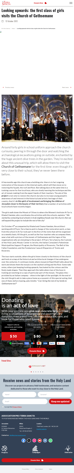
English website (42, 429)
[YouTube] (40, 440)
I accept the (13, 407)
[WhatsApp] (50, 440)
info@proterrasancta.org (17, 435)
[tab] (31, 371)
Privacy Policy (17, 407)
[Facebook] (23, 440)
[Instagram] (34, 440)
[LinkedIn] (45, 440)
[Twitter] (29, 440)
